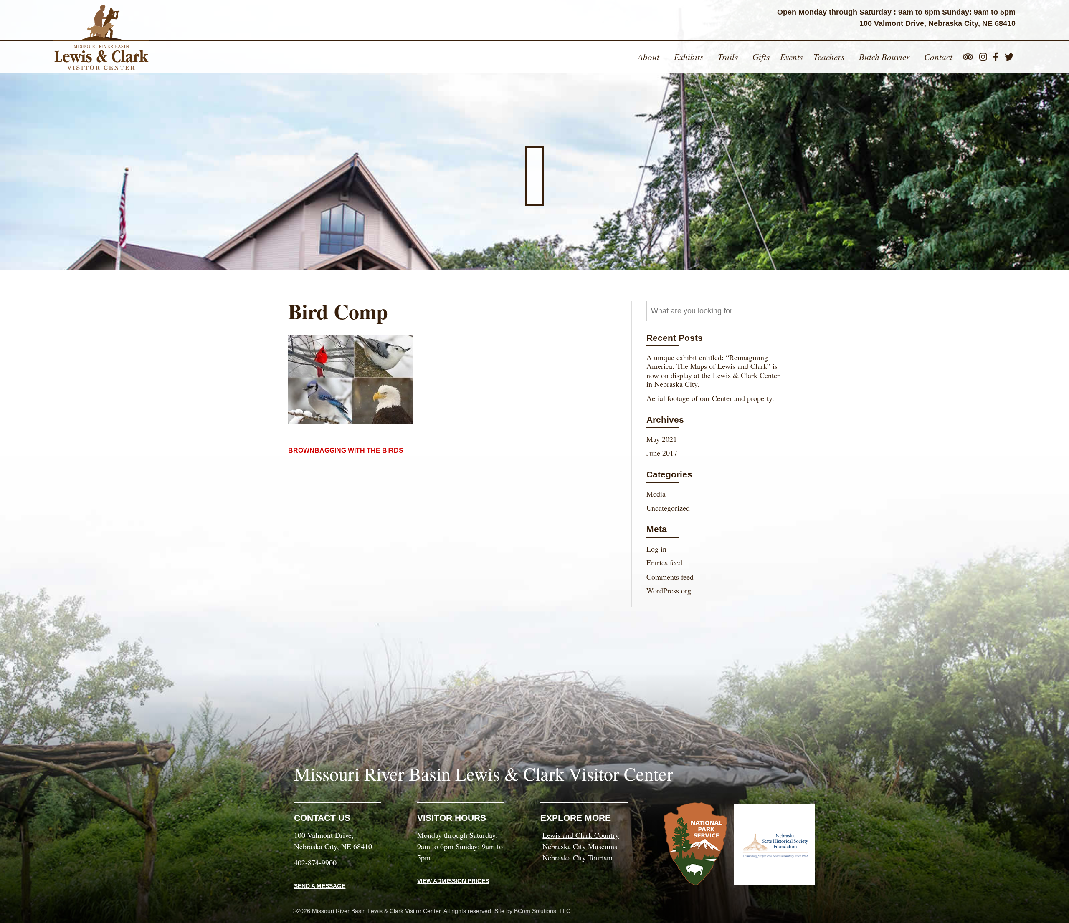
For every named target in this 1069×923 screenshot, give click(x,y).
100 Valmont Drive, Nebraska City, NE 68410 (937, 23)
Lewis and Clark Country (580, 835)
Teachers (828, 57)
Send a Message (319, 886)
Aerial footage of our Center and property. (710, 398)
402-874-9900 (315, 862)
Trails (728, 57)
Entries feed (664, 562)
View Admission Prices (453, 881)
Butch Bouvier (884, 57)
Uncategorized (668, 508)
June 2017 (661, 453)
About (648, 57)
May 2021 (661, 439)
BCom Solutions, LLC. (543, 911)
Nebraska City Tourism (577, 857)
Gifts (761, 57)
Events (791, 57)
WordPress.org (668, 590)
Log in (656, 549)
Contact (938, 57)
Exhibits (688, 57)
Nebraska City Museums (579, 846)
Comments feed (670, 577)
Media (656, 494)
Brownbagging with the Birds (345, 450)
